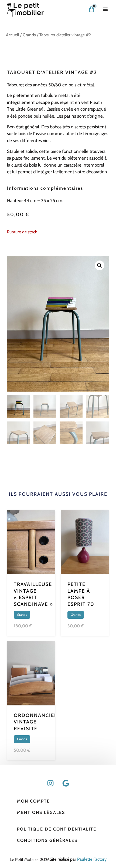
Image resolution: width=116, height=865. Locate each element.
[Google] (66, 783)
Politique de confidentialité (56, 829)
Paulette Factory (92, 859)
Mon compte (33, 801)
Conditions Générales (47, 840)
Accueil (12, 34)
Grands (29, 34)
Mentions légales (41, 812)
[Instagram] (50, 783)
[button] (105, 9)
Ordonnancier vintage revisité (36, 722)
